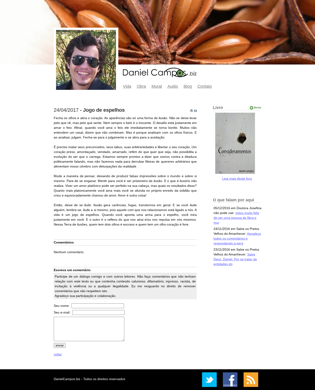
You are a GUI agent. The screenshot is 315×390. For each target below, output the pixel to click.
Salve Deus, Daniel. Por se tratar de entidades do (235, 259)
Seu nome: (62, 306)
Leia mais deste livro (237, 178)
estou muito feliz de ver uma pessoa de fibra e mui (236, 217)
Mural (157, 86)
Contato (204, 86)
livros (257, 107)
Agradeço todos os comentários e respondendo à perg (237, 238)
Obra (141, 86)
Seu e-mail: (62, 312)
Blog (188, 86)
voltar (58, 354)
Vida (127, 86)
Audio (172, 86)
